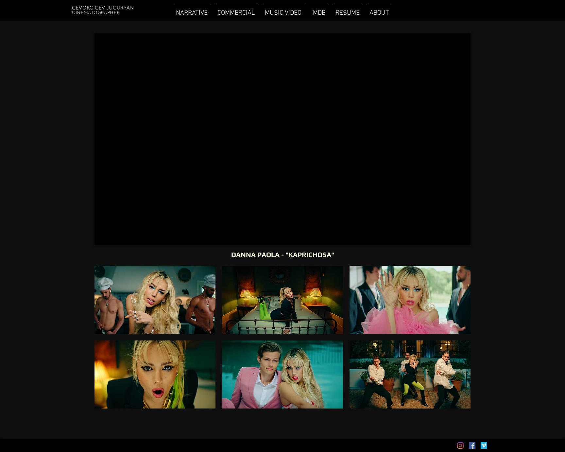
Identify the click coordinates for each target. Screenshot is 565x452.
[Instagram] (460, 445)
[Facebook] (472, 445)
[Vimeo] (484, 445)
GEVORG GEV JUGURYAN (103, 8)
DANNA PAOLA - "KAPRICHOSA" (282, 255)
